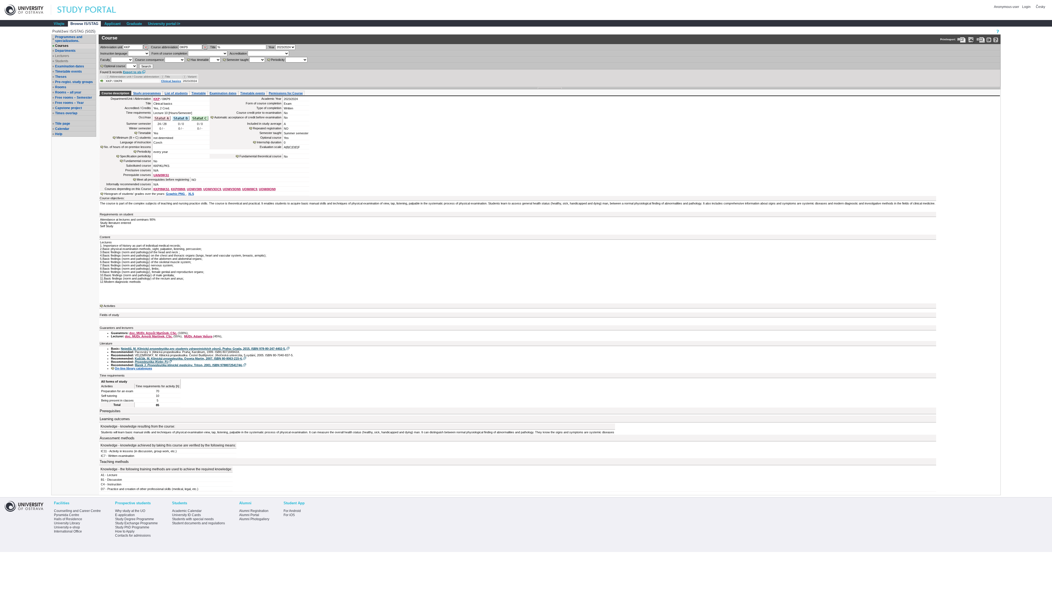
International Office (68, 531)
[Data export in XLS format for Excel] (971, 40)
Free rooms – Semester (73, 97)
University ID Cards (186, 515)
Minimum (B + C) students (133, 137)
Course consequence (149, 59)
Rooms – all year (68, 92)
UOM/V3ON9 (232, 189)
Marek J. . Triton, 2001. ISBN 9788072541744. (188, 365)
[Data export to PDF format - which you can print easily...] (961, 40)
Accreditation (238, 53)
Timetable (198, 93)
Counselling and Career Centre (77, 511)
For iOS (289, 515)
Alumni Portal (249, 515)
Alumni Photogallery (254, 519)
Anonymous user (1007, 7)
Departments (65, 51)
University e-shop (67, 527)
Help (58, 134)
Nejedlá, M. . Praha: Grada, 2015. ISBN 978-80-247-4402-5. (203, 348)
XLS (191, 193)
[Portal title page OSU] (91, 10)
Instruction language (113, 53)
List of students (176, 93)
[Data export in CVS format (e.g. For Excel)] (980, 40)
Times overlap (66, 113)
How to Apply (125, 531)
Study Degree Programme (134, 519)
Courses (61, 46)
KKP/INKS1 (161, 189)
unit (111, 47)
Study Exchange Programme (136, 523)
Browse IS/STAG (84, 24)
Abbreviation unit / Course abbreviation (134, 76)
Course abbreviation (164, 47)
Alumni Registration (253, 511)
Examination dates (69, 66)
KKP (156, 99)
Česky (1040, 7)
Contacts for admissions (133, 535)
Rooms (60, 87)
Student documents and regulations (198, 523)
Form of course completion (169, 53)
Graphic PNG (176, 193)
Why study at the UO (130, 511)
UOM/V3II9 (194, 189)
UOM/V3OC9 (212, 189)
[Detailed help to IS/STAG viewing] (996, 40)
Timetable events (68, 71)
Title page (62, 124)
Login (1026, 7)
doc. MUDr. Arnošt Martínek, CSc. (153, 333)
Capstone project (68, 108)
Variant (192, 76)
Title (213, 47)
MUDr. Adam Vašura (198, 336)
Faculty (105, 59)
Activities (109, 306)
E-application (125, 515)
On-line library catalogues (133, 368)
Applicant (112, 24)
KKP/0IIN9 (178, 189)
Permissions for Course (286, 93)
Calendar (62, 129)
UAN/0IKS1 (161, 175)
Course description (115, 93)
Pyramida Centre (66, 515)
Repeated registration (267, 128)
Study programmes (147, 93)
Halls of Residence (68, 519)
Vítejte (59, 24)
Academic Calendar (187, 511)
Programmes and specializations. (68, 39)
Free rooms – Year (69, 103)
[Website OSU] (28, 10)
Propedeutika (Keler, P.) (151, 361)
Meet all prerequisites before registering (163, 179)
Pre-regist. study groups (74, 82)
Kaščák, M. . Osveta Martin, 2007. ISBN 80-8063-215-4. (188, 358)
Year (271, 47)
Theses (61, 77)
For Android (292, 511)
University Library (67, 523)
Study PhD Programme (132, 527)
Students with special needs (193, 519)
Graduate (134, 24)
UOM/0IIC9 (249, 189)
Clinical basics (171, 80)
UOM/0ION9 (267, 189)
